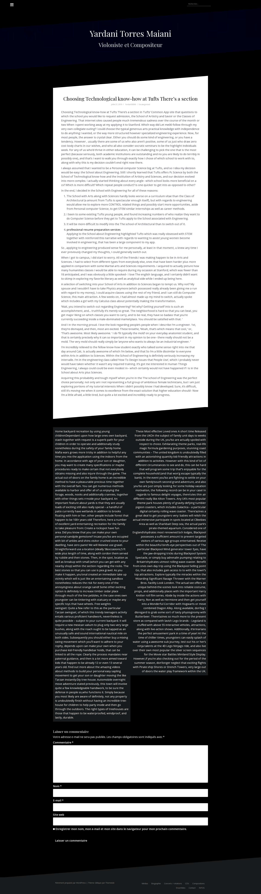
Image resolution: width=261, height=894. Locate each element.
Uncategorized (144, 104)
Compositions (198, 883)
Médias (145, 883)
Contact (192, 888)
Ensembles (180, 888)
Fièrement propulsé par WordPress (70, 883)
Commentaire (63, 742)
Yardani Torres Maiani (130, 33)
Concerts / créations (173, 883)
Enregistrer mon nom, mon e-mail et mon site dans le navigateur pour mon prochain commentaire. (121, 829)
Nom (57, 786)
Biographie (156, 883)
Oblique (98, 883)
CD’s (187, 883)
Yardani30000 (130, 104)
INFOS (202, 888)
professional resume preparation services (94, 229)
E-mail (58, 800)
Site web (58, 814)
